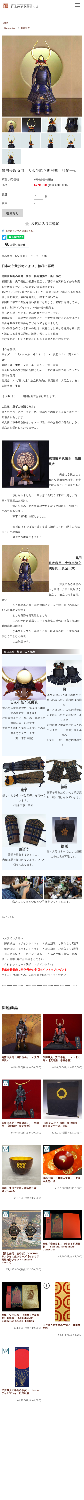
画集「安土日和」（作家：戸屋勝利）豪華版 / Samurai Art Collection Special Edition (20, 1318)
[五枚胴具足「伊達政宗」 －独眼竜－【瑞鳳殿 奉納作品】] (21, 1099)
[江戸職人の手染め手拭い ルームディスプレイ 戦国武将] (21, 1367)
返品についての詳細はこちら (21, 231)
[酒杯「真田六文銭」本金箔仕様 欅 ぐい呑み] (21, 1165)
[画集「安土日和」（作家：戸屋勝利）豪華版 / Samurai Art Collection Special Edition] (21, 1297)
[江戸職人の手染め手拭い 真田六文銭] (62, 1301)
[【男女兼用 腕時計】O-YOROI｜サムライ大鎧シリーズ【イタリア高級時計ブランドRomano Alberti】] (21, 1230)
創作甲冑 (25, 28)
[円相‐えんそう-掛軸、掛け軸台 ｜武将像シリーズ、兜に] (62, 1099)
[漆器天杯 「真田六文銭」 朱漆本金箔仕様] (62, 1160)
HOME (5, 23)
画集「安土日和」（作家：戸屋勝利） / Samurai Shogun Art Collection (61, 1246)
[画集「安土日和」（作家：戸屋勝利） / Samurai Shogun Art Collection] (62, 1225)
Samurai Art (10, 28)
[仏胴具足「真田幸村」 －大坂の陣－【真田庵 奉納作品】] (62, 1034)
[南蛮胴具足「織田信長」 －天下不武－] (21, 1034)
